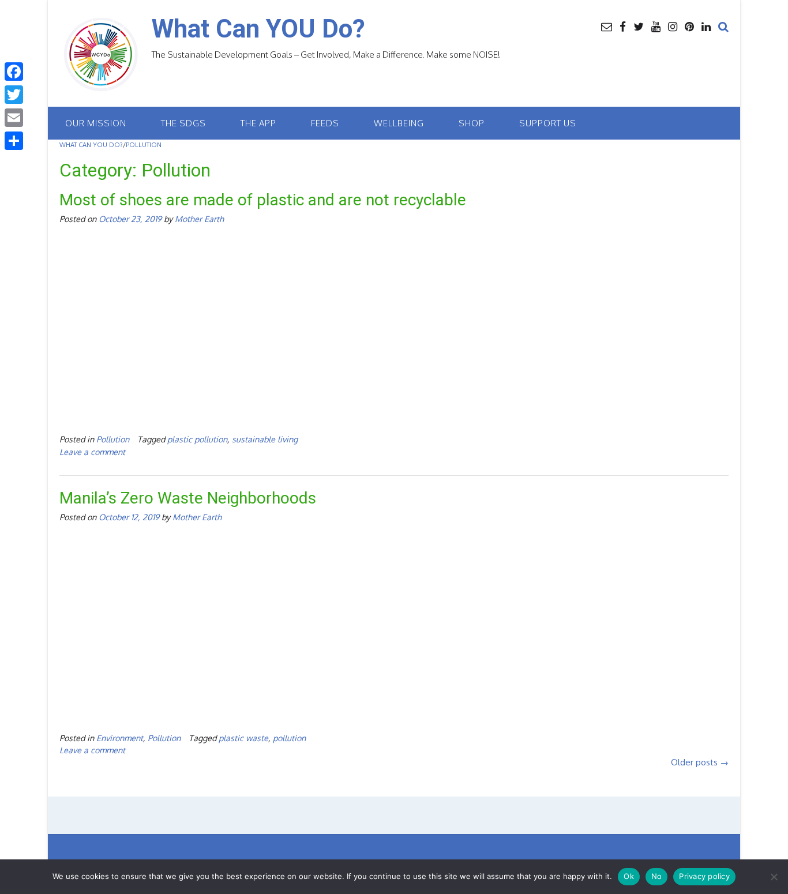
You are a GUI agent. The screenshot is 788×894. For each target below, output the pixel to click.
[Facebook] (13, 71)
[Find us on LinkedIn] (706, 26)
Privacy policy (704, 876)
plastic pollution (197, 439)
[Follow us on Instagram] (672, 26)
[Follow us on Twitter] (638, 26)
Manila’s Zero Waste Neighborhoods (187, 498)
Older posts (700, 762)
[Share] (13, 140)
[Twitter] (13, 94)
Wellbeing (399, 123)
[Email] (13, 117)
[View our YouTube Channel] (656, 26)
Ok (629, 876)
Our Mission (95, 123)
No (656, 876)
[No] (773, 876)
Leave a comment (92, 451)
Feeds (325, 123)
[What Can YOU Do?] (105, 55)
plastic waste (243, 738)
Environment (119, 738)
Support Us (547, 123)
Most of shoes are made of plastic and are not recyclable (262, 199)
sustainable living (265, 439)
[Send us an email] (606, 26)
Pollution (112, 439)
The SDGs (183, 123)
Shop (472, 123)
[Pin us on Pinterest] (689, 26)
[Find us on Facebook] (623, 26)
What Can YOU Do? (258, 29)
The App (258, 123)
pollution (289, 738)
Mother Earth (199, 218)
